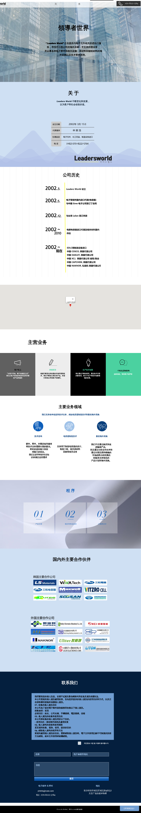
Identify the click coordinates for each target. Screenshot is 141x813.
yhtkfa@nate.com (46, 791)
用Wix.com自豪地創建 (75, 809)
